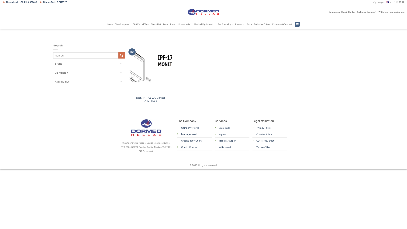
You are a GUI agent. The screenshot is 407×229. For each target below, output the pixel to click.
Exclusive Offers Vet (282, 24)
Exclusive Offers (262, 24)
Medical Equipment (203, 24)
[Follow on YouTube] (403, 2)
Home (110, 24)
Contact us (334, 11)
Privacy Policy (263, 127)
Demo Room (169, 24)
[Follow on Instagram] (397, 2)
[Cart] (297, 24)
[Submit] (121, 55)
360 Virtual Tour (141, 24)
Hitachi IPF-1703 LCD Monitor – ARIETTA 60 (151, 99)
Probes (238, 24)
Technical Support (366, 11)
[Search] (374, 2)
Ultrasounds (184, 24)
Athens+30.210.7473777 (55, 2)
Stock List (156, 24)
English (381, 2)
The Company (122, 24)
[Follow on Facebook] (394, 2)
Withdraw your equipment (392, 11)
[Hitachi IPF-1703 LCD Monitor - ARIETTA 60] (151, 69)
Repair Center (348, 11)
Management (189, 134)
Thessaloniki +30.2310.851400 (21, 2)
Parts (249, 24)
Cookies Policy (264, 134)
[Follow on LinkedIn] (400, 2)
